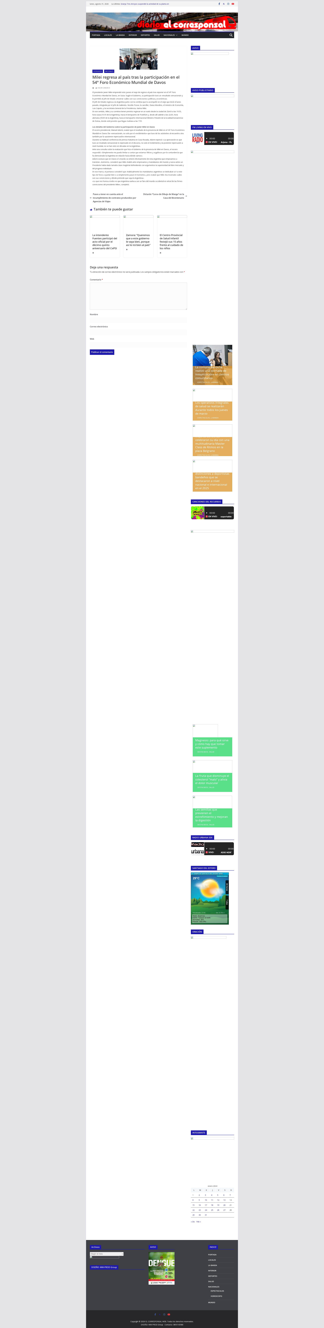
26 (218, 1210)
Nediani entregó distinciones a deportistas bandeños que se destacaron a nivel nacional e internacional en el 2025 (212, 479)
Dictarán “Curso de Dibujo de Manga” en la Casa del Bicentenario (163, 196)
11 (212, 1200)
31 (206, 1215)
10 (206, 1200)
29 (194, 1215)
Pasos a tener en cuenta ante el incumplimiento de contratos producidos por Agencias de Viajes (114, 198)
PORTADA (96, 35)
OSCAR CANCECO (103, 88)
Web (92, 338)
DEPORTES (145, 35)
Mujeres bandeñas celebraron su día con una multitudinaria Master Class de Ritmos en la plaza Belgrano (212, 443)
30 (200, 1215)
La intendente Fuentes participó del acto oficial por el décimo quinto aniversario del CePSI (104, 241)
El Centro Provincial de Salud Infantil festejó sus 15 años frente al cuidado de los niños (171, 241)
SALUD (157, 35)
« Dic (193, 1221)
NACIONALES (169, 35)
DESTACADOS (97, 71)
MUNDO (185, 35)
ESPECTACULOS (203, 382)
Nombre (94, 314)
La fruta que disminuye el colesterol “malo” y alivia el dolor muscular (212, 779)
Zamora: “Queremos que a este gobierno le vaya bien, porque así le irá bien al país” (138, 240)
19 (218, 1205)
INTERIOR (133, 35)
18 (212, 1205)
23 (200, 1210)
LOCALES (108, 35)
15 (194, 1205)
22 (194, 1210)
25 (212, 1210)
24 (206, 1210)
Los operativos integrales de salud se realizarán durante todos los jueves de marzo (212, 408)
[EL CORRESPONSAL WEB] (162, 14)
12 (218, 1200)
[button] (176, 35)
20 (224, 1205)
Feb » (198, 1221)
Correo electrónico (99, 326)
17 (206, 1205)
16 (200, 1205)
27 (224, 1210)
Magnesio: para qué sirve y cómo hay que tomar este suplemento (211, 743)
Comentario (96, 279)
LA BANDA (120, 35)
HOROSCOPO (216, 1296)
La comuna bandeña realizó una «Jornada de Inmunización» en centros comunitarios (212, 372)
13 (224, 1200)
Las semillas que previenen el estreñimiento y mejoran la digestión (211, 815)
